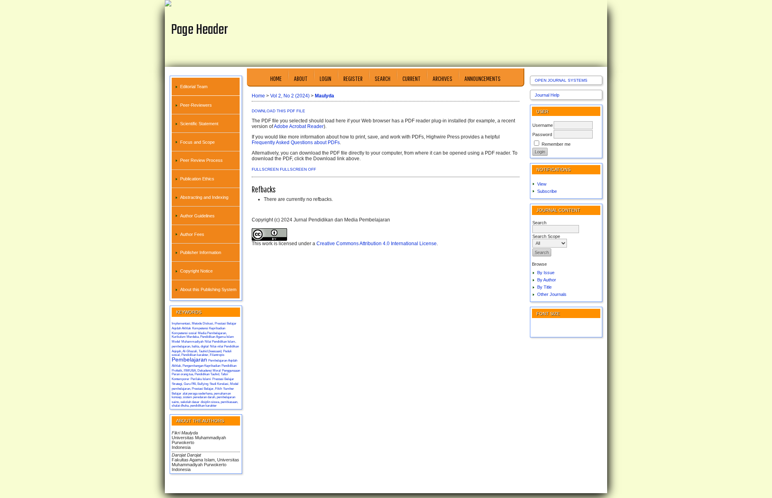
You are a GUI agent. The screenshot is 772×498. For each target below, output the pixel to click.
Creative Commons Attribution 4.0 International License (376, 243)
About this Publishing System (208, 289)
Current (411, 78)
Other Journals (552, 294)
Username (542, 125)
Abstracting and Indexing (204, 197)
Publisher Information (200, 252)
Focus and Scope (197, 142)
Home (276, 78)
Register (353, 78)
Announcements (482, 78)
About (301, 78)
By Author (546, 279)
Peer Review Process (201, 160)
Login (325, 78)
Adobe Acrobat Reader (299, 126)
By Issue (545, 272)
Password (542, 134)
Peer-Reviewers (196, 105)
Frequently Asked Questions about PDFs (296, 142)
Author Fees (192, 234)
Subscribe (547, 191)
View (541, 184)
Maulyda (324, 96)
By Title (544, 287)
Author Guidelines (197, 215)
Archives (442, 78)
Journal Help (547, 95)
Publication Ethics (197, 178)
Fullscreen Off (298, 169)
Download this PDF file (278, 111)
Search (382, 78)
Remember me (556, 144)
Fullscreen (265, 169)
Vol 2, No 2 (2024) (290, 96)
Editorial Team (193, 86)
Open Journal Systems (561, 80)
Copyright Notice (196, 271)
